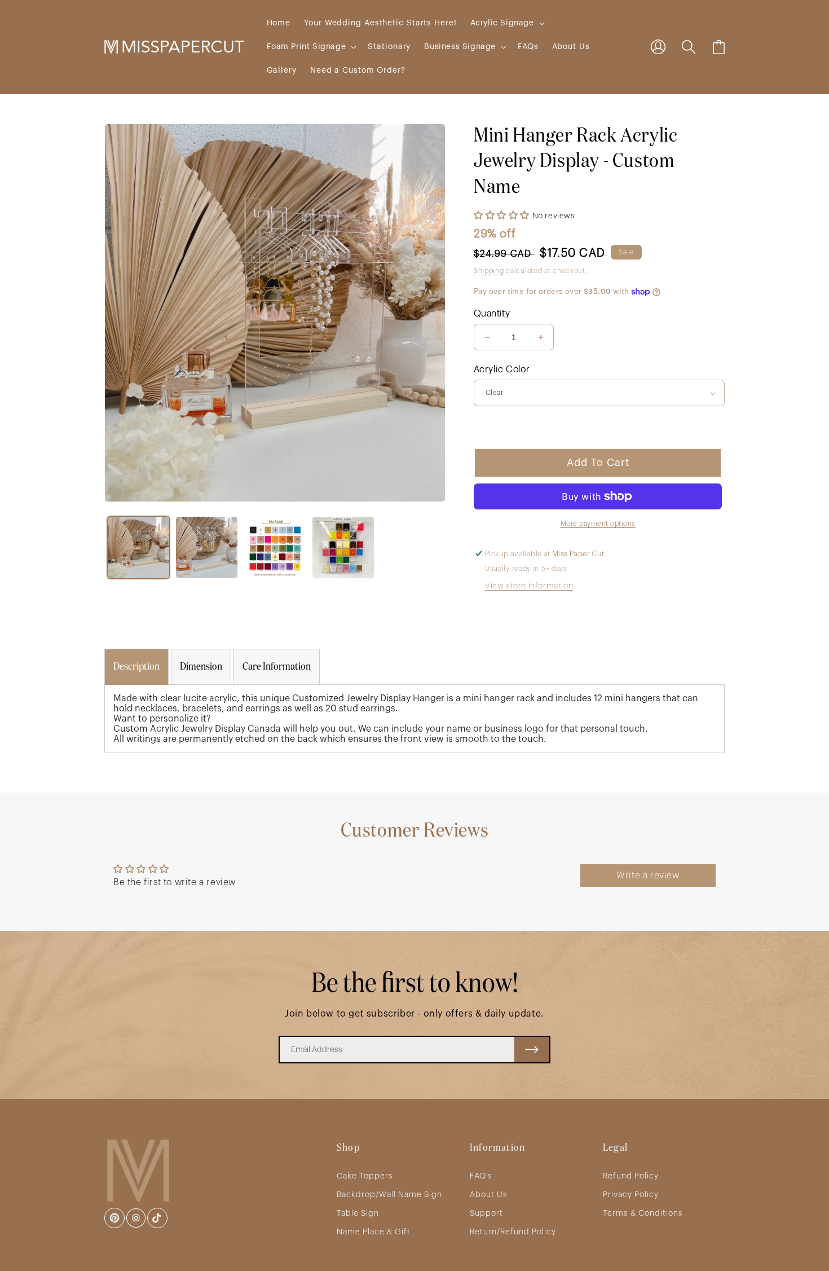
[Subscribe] (531, 1049)
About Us (489, 1195)
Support (486, 1213)
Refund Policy (631, 1176)
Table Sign (358, 1213)
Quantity (492, 313)
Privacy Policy (631, 1195)
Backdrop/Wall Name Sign (389, 1195)
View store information (529, 586)
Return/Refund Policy (513, 1232)
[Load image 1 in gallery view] (138, 547)
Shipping (489, 270)
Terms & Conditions (643, 1213)
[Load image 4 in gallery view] (343, 547)
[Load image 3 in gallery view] (275, 547)
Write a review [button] (647, 875)
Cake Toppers (365, 1176)
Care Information (276, 667)
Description (136, 667)
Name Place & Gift (374, 1232)
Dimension (201, 667)
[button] (506, 23)
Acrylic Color (502, 369)
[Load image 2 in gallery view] (206, 547)
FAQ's (481, 1176)
